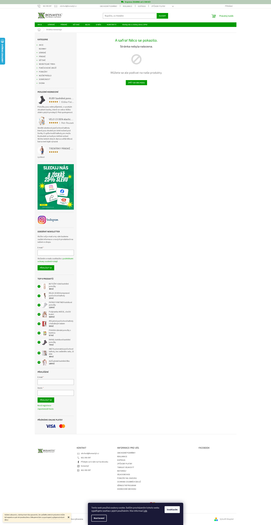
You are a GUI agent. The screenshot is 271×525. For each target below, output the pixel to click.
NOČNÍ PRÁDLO (45, 75)
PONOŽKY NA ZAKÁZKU (127, 478)
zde (145, 510)
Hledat (162, 16)
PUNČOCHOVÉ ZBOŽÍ (47, 68)
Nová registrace (44, 405)
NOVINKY (42, 48)
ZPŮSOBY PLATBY (158, 6)
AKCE (41, 45)
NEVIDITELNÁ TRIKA (47, 64)
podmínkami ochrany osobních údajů (55, 260)
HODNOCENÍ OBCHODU (126, 489)
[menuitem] (40, 24)
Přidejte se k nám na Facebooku (94, 461)
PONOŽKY (43, 71)
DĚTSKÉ (42, 60)
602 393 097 (86, 457)
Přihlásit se (46, 267)
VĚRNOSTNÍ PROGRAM (126, 485)
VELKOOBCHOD (123, 474)
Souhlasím (172, 509)
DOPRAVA (142, 6)
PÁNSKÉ (42, 56)
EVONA (42, 83)
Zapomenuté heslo (46, 409)
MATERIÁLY (121, 471)
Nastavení (99, 518)
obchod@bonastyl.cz (90, 453)
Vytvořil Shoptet (227, 519)
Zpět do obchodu (136, 82)
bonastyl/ (85, 466)
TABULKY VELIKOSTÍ (125, 467)
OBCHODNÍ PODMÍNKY (108, 6)
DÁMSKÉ (42, 52)
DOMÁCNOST (44, 79)
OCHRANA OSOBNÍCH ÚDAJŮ (129, 481)
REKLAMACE (127, 6)
